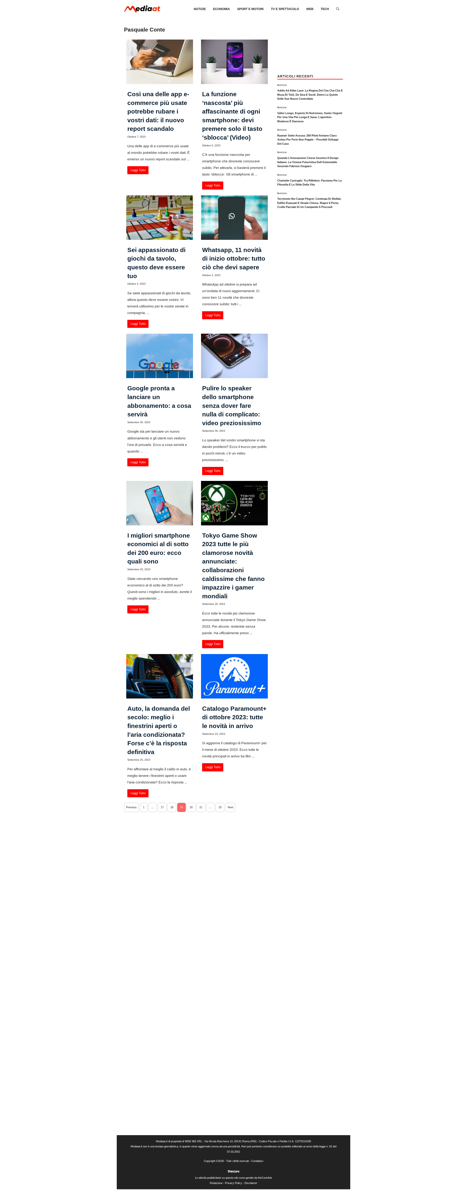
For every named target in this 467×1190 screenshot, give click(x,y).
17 (162, 807)
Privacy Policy (233, 1183)
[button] (338, 9)
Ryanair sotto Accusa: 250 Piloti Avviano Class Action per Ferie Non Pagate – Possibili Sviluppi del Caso (307, 139)
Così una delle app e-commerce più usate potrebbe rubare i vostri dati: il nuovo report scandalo (158, 111)
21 (200, 807)
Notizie (200, 9)
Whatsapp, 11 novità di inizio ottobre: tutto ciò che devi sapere (233, 258)
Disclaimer (250, 1183)
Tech (325, 9)
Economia (221, 9)
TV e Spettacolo (285, 9)
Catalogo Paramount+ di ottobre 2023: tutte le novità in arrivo (234, 717)
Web (309, 9)
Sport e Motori (250, 9)
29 (220, 807)
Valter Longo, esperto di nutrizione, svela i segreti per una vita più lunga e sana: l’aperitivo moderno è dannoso (309, 117)
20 (191, 807)
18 (171, 807)
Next (230, 807)
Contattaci (257, 1160)
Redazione (216, 1183)
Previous (131, 807)
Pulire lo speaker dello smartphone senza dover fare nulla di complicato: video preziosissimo (231, 405)
